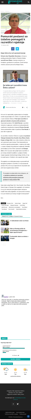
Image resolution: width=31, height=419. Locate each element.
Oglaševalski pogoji (9, 412)
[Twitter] (17, 404)
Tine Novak (4, 209)
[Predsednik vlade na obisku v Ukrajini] (5, 238)
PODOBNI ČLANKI (6, 214)
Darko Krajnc (18, 203)
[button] (28, 2)
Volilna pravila (23, 414)
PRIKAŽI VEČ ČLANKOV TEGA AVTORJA (12, 216)
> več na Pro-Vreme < (15, 376)
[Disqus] (15, 270)
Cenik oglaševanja (20, 412)
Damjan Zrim (10, 203)
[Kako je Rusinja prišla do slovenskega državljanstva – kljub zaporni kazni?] (5, 230)
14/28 (25, 373)
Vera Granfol (11, 209)
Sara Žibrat (24, 207)
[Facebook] (13, 404)
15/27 (15, 373)
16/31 (5, 373)
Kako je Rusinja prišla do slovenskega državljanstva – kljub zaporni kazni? (19, 230)
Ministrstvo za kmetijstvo (14, 207)
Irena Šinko (22, 205)
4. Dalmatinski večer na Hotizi (19, 221)
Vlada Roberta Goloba (21, 209)
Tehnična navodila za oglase (11, 414)
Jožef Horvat (4, 207)
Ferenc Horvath (5, 205)
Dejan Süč (25, 203)
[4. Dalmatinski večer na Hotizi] (5, 222)
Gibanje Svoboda (14, 205)
